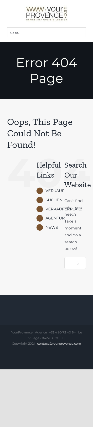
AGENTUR (55, 218)
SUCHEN (54, 200)
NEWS (52, 227)
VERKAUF (55, 191)
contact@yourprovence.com (59, 343)
